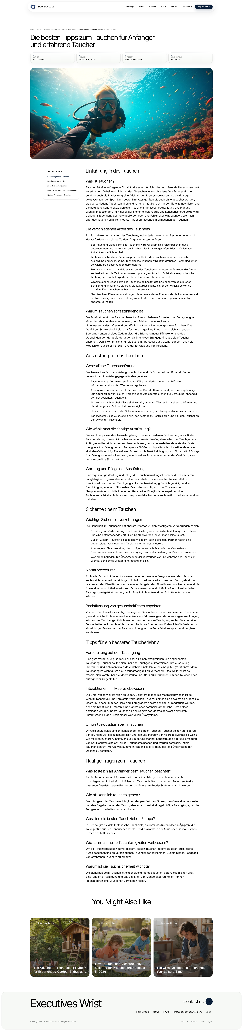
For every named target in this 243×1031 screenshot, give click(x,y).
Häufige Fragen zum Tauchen (59, 195)
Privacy (194, 1021)
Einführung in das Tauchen (58, 177)
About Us (184, 1021)
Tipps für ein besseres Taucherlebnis (62, 190)
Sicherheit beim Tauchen (57, 186)
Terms (202, 1021)
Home (32, 29)
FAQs (166, 1012)
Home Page (142, 1012)
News (39, 29)
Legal (209, 1021)
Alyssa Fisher (39, 60)
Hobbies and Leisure (52, 29)
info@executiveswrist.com (187, 1012)
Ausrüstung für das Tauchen (58, 181)
